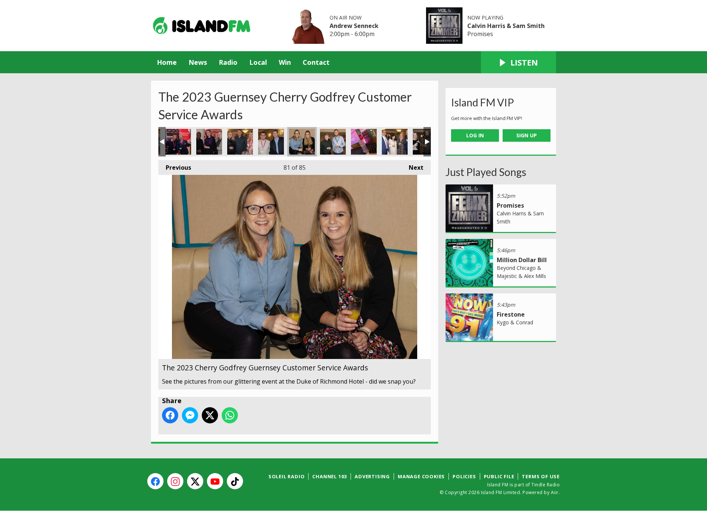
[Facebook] (155, 481)
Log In (475, 135)
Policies (464, 476)
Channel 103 (329, 476)
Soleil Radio (286, 476)
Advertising (372, 476)
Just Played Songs (486, 172)
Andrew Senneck (354, 25)
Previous (174, 167)
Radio (228, 62)
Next (412, 167)
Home (167, 62)
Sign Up (526, 135)
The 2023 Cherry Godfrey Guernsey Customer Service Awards (178, 142)
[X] (195, 481)
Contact (316, 62)
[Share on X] (210, 415)
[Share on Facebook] (170, 415)
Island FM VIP (482, 102)
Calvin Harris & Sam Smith (506, 25)
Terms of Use (541, 476)
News (198, 62)
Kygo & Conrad (515, 322)
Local (258, 62)
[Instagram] (175, 481)
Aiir (555, 492)
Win (285, 62)
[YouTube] (215, 481)
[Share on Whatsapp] (230, 415)
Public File (499, 476)
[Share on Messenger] (190, 415)
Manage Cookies (421, 476)
